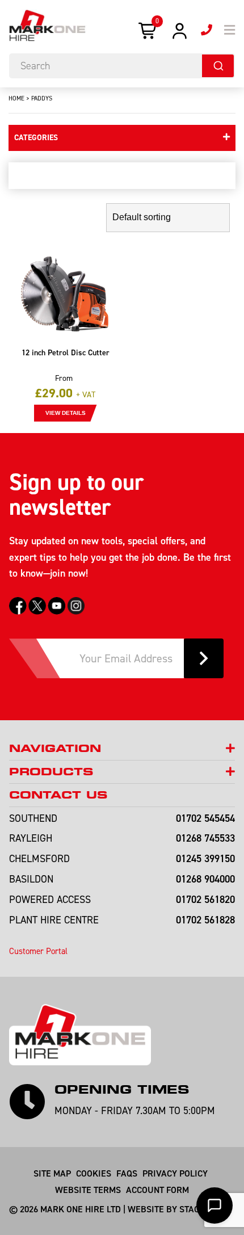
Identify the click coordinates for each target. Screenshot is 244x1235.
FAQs (126, 1173)
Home (16, 98)
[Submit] (218, 65)
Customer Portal (38, 951)
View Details (65, 413)
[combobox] (122, 65)
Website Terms (88, 1189)
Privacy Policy (175, 1173)
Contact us (58, 795)
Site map (52, 1173)
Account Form (157, 1189)
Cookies (93, 1173)
